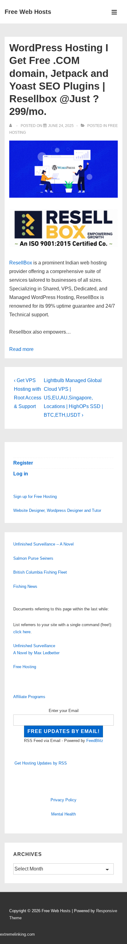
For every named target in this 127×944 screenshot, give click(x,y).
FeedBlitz (94, 740)
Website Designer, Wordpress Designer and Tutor (57, 510)
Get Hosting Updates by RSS (40, 763)
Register (23, 463)
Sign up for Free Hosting (35, 496)
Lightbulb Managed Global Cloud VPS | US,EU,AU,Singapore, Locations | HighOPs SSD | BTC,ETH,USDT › (73, 398)
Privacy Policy (63, 800)
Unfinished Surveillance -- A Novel (43, 544)
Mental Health (63, 814)
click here (22, 632)
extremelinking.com (17, 934)
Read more (21, 349)
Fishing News (25, 586)
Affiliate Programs (29, 696)
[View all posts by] (11, 126)
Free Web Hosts (28, 11)
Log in (20, 473)
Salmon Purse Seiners (33, 558)
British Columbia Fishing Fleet (40, 572)
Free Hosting (24, 666)
